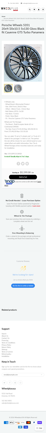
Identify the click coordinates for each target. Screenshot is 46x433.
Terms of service (7, 352)
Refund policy (6, 354)
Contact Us (5, 338)
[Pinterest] (15, 382)
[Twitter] (4, 382)
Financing (5, 340)
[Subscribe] (41, 374)
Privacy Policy (6, 345)
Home (3, 16)
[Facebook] (9, 382)
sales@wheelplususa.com (30, 3)
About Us (5, 336)
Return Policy (6, 347)
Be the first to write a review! (23, 286)
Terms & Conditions (8, 343)
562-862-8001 (14, 3)
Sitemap (4, 349)
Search (4, 334)
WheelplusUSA (19, 417)
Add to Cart (23, 177)
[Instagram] (20, 382)
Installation (5, 356)
